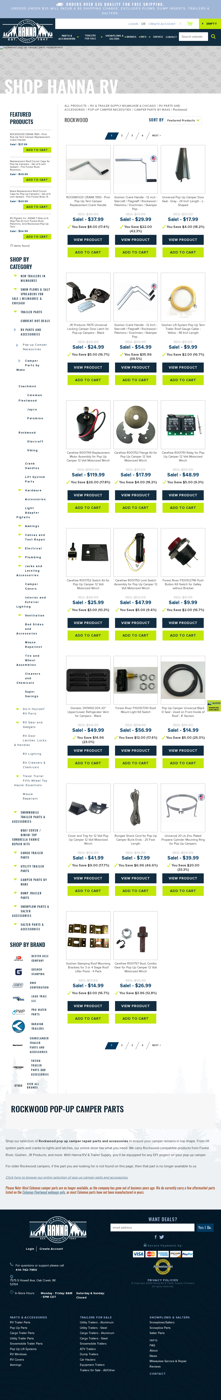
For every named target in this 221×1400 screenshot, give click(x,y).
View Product (88, 240)
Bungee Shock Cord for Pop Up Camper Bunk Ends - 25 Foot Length (136, 840)
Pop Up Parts (18, 1328)
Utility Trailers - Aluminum (97, 1323)
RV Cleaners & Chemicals (34, 765)
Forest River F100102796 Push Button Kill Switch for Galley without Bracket (183, 585)
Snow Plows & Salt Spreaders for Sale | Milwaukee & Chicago (31, 296)
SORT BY (156, 120)
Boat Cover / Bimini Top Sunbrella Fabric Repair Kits (26, 837)
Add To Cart (37, 150)
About (154, 1351)
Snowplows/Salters (162, 1323)
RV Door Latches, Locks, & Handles (31, 741)
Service (158, 36)
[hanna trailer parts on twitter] (161, 1238)
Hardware (33, 490)
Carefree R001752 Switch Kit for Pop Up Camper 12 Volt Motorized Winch (88, 585)
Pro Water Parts (39, 1012)
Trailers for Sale (90, 37)
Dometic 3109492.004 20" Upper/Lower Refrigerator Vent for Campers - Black (88, 712)
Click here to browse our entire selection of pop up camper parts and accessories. (67, 1178)
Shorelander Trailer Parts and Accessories (39, 1045)
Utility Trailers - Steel (93, 1328)
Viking (32, 450)
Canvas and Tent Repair (35, 537)
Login (133, 24)
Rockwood (27, 432)
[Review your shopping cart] (191, 24)
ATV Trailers (88, 1350)
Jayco (32, 409)
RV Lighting (32, 754)
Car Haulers (88, 1360)
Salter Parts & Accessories (32, 927)
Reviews (155, 1367)
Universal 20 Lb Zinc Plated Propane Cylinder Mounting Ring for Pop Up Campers (183, 840)
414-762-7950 (26, 1270)
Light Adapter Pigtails (27, 512)
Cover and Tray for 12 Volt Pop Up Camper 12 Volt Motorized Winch (88, 840)
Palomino (35, 418)
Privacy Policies (163, 1280)
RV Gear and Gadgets (33, 725)
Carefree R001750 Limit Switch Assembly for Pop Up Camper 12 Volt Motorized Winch (135, 585)
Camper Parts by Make (28, 365)
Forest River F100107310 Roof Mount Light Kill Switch (135, 711)
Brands (131, 36)
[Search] (213, 36)
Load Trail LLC (39, 999)
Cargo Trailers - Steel (94, 1339)
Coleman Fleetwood (31, 398)
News (153, 1356)
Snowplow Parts (160, 1328)
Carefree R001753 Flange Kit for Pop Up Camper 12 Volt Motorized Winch (135, 457)
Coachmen (28, 386)
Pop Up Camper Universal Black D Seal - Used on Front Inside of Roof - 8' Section (183, 712)
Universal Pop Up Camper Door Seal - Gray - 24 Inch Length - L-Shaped (183, 202)
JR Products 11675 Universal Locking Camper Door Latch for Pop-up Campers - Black (88, 329)
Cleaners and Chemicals (28, 678)
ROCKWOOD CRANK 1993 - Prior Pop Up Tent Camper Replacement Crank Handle (30, 137)
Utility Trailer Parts (32, 869)
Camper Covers (31, 586)
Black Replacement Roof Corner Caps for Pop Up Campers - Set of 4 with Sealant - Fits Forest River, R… (30, 194)
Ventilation (35, 615)
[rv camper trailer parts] (58, 1229)
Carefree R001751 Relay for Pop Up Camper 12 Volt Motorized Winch (183, 457)
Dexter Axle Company (40, 958)
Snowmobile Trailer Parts (26, 1344)
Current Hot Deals (35, 321)
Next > (156, 135)
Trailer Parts (31, 312)
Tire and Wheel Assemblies (28, 660)
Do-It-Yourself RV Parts (34, 712)
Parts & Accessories (66, 37)
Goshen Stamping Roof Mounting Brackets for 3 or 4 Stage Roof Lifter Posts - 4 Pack (88, 968)
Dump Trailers (89, 1355)
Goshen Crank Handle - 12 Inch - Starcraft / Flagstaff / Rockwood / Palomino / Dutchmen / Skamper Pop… (135, 331)
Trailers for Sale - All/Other (97, 1371)
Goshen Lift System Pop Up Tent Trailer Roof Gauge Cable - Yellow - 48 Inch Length (183, 329)
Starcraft (35, 441)
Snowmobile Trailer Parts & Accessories (29, 817)
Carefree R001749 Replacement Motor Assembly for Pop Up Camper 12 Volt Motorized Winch (88, 457)
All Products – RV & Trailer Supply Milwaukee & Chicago (110, 106)
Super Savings (32, 694)
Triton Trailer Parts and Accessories (40, 1067)
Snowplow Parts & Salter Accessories (30, 911)
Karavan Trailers (38, 1026)
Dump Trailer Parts (31, 895)
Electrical (33, 548)
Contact (171, 37)
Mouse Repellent (34, 645)
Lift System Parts (35, 479)
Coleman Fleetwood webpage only (43, 1192)
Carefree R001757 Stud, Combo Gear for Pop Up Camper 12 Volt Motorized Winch (135, 968)
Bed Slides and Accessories (30, 629)
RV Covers (17, 1360)
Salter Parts (157, 1333)
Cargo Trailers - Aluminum (97, 1333)
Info (143, 36)
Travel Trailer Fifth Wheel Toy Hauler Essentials (30, 781)
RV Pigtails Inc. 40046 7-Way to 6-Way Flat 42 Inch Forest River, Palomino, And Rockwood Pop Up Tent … (29, 223)
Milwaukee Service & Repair (168, 1362)
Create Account (162, 24)
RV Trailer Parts (20, 1323)
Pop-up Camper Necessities (35, 348)
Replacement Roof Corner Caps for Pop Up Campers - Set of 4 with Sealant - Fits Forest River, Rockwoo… (30, 166)
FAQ (152, 1346)
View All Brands (33, 1085)
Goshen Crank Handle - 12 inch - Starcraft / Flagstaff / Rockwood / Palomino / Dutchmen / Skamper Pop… (135, 203)
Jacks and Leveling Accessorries (29, 571)
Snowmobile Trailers (93, 1344)
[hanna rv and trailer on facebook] (156, 1238)
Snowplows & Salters (114, 37)
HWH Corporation (39, 985)
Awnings (32, 526)
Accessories (35, 499)
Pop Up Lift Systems (23, 1350)
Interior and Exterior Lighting (31, 602)
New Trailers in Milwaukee (33, 278)
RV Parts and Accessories (31, 332)
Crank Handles (32, 466)
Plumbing (33, 557)
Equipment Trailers (92, 1365)
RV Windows (18, 1355)
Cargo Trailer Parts (32, 855)
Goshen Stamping (38, 972)
